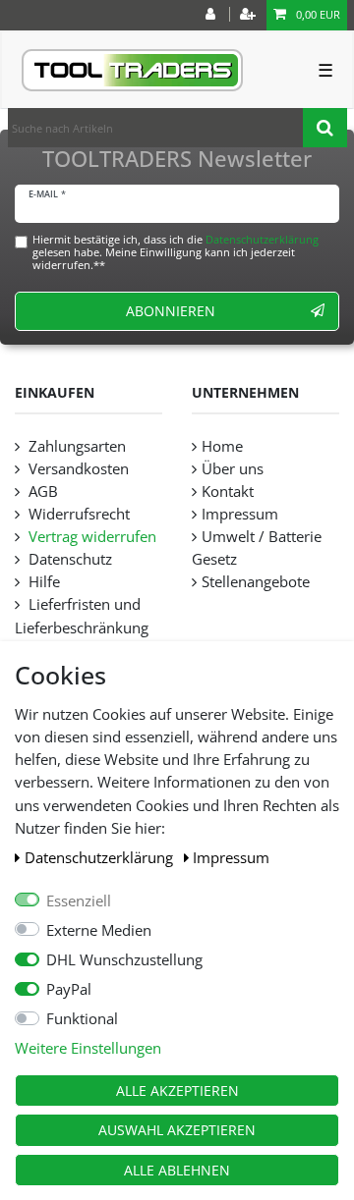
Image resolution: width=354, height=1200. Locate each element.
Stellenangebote (256, 582)
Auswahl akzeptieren (177, 1129)
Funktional (82, 1019)
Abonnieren (170, 310)
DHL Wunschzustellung (124, 960)
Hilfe (42, 582)
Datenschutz (68, 559)
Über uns (233, 469)
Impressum (231, 857)
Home (222, 446)
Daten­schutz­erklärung (101, 857)
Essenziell (78, 901)
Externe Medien (98, 930)
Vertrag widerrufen (90, 536)
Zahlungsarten (75, 446)
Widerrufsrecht (77, 514)
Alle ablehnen (177, 1170)
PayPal (68, 989)
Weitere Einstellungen (88, 1048)
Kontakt (228, 491)
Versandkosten (77, 469)
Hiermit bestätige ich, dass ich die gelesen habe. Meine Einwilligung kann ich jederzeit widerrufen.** (175, 252)
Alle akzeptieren (177, 1090)
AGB (41, 491)
